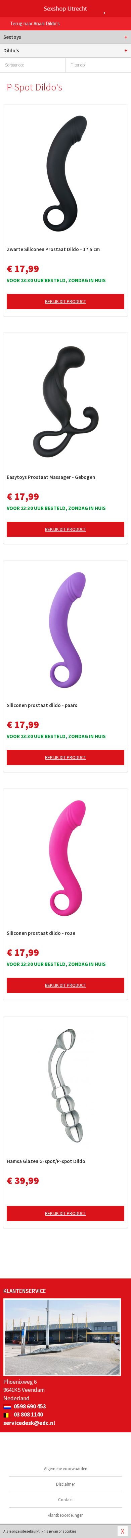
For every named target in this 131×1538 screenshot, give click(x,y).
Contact (65, 1500)
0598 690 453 (29, 1406)
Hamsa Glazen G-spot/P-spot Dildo (46, 1161)
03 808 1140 (28, 1414)
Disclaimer (65, 1484)
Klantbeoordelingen (66, 1515)
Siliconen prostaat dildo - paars (42, 705)
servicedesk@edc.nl (29, 1423)
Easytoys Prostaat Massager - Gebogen (51, 477)
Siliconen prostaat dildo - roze (41, 933)
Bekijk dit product (65, 301)
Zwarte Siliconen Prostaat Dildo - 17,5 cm (53, 249)
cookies (70, 1531)
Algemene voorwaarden (65, 1469)
